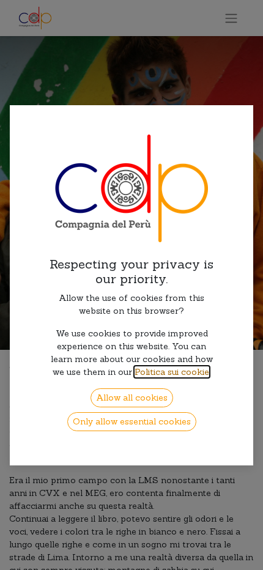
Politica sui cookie (172, 371)
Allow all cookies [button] (132, 397)
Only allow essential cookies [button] (132, 421)
